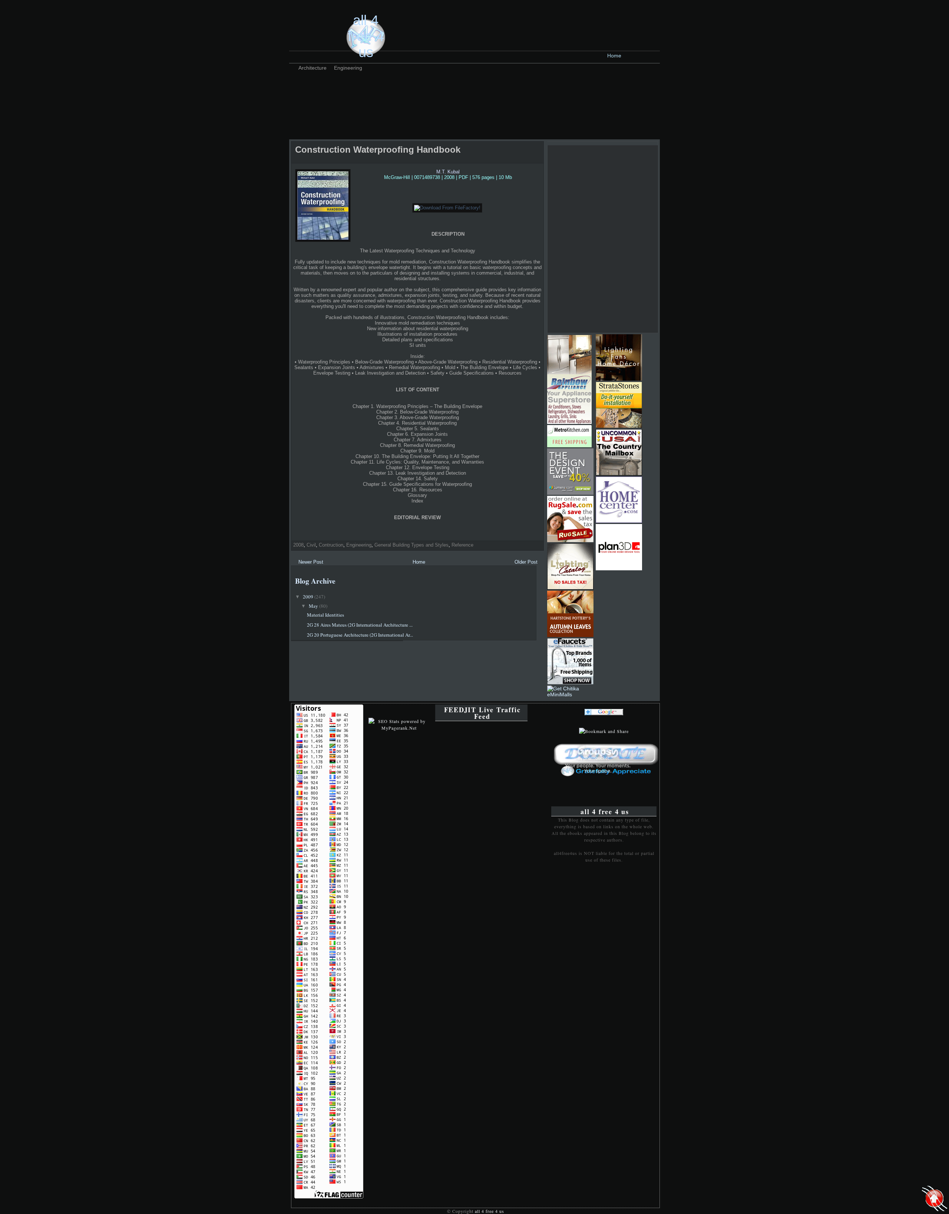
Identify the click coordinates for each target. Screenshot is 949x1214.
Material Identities (325, 614)
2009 (308, 596)
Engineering (348, 68)
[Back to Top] (934, 1199)
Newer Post (310, 562)
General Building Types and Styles (411, 545)
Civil (311, 545)
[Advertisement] (428, 90)
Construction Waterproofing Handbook (377, 150)
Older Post (526, 562)
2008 (298, 545)
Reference (462, 545)
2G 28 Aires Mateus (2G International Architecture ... (360, 624)
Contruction (331, 545)
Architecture (312, 68)
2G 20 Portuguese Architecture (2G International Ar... (360, 634)
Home (614, 56)
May (314, 606)
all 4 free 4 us (366, 36)
